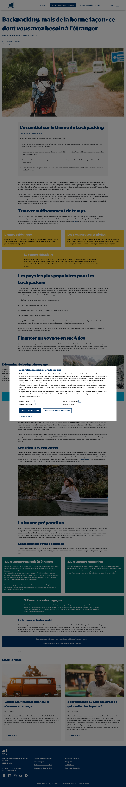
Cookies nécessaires (25, 401)
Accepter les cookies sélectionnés (57, 410)
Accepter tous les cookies (29, 410)
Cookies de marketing (25, 404)
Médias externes (68, 404)
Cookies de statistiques (70, 401)
